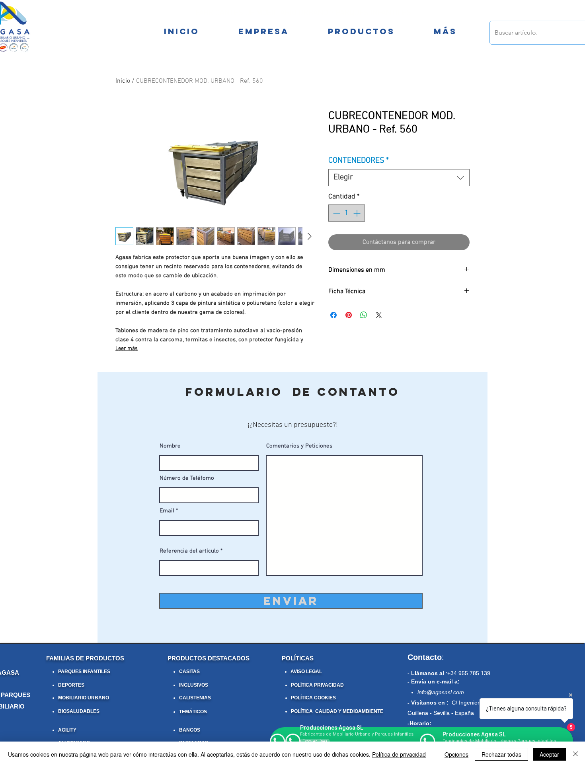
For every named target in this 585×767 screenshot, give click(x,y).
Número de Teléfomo (187, 478)
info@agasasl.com (440, 692)
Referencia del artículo (189, 551)
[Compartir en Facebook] (333, 315)
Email (167, 511)
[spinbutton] (346, 213)
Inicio (122, 81)
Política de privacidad (399, 754)
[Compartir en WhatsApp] (364, 315)
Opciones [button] (456, 754)
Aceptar (549, 754)
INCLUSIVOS (193, 685)
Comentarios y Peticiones (299, 446)
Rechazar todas (501, 754)
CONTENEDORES (358, 160)
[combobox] (399, 177)
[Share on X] (379, 315)
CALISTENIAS (195, 698)
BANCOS (189, 730)
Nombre (170, 446)
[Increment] (357, 213)
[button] (445, 31)
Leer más (126, 348)
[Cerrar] (575, 754)
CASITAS (189, 671)
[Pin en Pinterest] (348, 315)
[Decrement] (336, 213)
